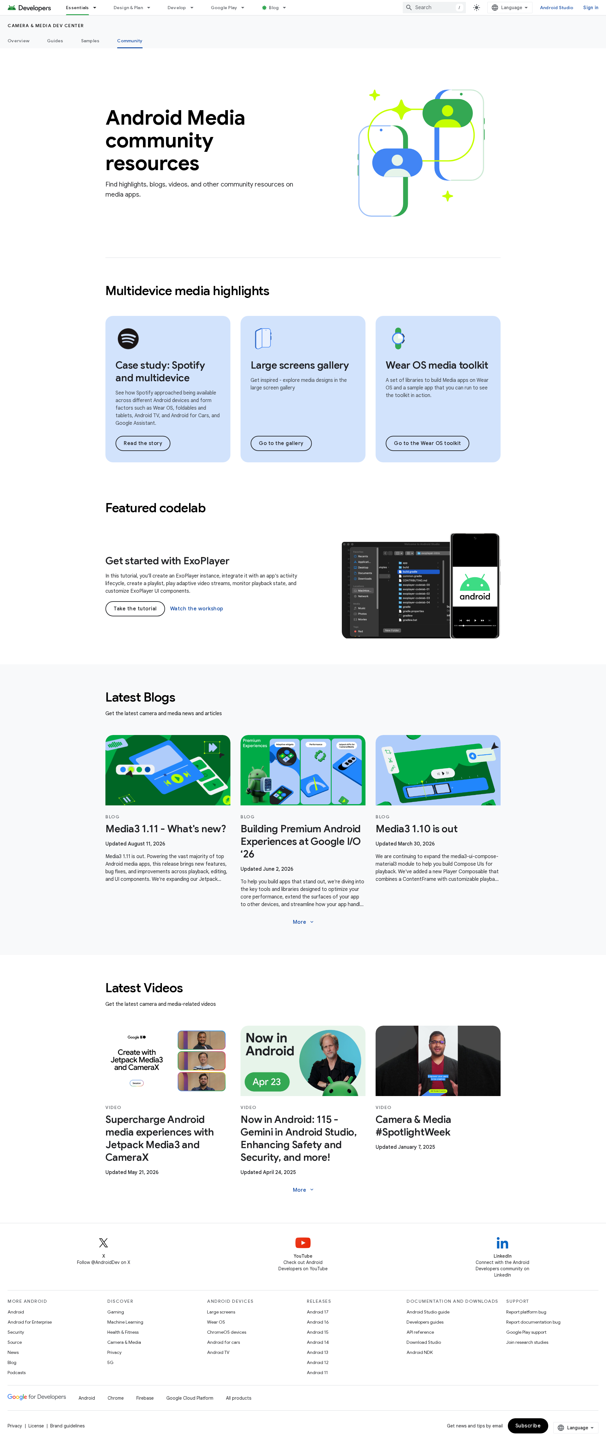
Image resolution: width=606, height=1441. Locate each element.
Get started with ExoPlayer (167, 560)
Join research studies (527, 1342)
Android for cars (223, 1342)
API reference (420, 1332)
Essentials (77, 7)
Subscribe (528, 1426)
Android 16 (318, 1322)
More (304, 922)
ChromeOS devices (226, 1332)
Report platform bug (526, 1312)
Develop (177, 7)
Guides (55, 41)
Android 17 (318, 1312)
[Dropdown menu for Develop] (194, 7)
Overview (18, 41)
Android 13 (317, 1352)
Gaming (115, 1312)
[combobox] (434, 7)
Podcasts (17, 1372)
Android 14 (318, 1342)
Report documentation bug (533, 1322)
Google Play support (526, 1332)
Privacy (114, 1352)
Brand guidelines (67, 1425)
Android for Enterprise (30, 1322)
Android (16, 1312)
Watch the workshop (196, 609)
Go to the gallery (281, 443)
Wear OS (216, 1322)
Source (15, 1342)
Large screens (221, 1312)
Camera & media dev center (46, 25)
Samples (90, 41)
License (36, 1425)
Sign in (590, 7)
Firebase (145, 1398)
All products (238, 1398)
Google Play (224, 7)
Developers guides (425, 1322)
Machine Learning (125, 1322)
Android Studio (556, 7)
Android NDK (420, 1352)
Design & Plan (128, 7)
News (13, 1352)
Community (129, 41)
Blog (274, 7)
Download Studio (424, 1342)
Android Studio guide (428, 1312)
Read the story (143, 443)
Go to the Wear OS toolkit (427, 443)
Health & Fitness (123, 1332)
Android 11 (317, 1372)
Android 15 (318, 1332)
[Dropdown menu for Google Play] (245, 7)
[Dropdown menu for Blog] (287, 7)
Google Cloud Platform (189, 1398)
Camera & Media (124, 1342)
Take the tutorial (135, 609)
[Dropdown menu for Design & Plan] (151, 7)
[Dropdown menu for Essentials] (97, 7)
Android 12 (318, 1362)
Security (16, 1332)
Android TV (218, 1352)
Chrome (116, 1398)
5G (110, 1362)
